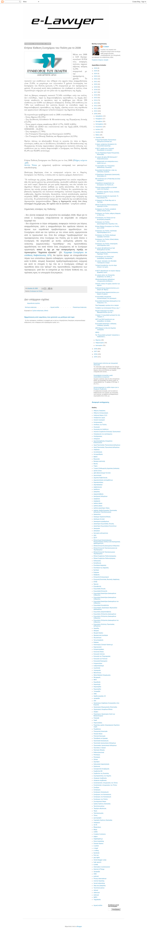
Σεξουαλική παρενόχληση (101, 764)
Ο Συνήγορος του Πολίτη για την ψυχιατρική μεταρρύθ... (105, 218)
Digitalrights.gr (98, 839)
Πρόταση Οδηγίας (99, 750)
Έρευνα (96, 584)
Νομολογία (97, 684)
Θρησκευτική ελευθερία (101, 635)
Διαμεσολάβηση (98, 494)
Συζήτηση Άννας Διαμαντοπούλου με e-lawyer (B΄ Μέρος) (107, 288)
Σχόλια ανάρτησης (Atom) (40, 310)
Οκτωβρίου (99, 121)
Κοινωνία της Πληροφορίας (102, 656)
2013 (96, 103)
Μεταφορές (97, 677)
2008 (96, 349)
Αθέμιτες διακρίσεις (99, 410)
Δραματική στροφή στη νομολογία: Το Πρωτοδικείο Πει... (106, 196)
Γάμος (96, 466)
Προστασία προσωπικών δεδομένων (105, 743)
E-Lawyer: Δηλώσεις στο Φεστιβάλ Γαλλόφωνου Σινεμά (105, 261)
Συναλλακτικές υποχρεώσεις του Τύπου (106, 783)
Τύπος (96, 815)
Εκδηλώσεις (97, 561)
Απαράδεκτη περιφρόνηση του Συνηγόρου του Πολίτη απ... (104, 184)
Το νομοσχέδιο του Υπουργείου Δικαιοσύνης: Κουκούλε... (105, 166)
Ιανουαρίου (99, 345)
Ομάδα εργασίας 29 (100, 696)
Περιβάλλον (97, 729)
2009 (96, 113)
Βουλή (96, 464)
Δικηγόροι (97, 531)
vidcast (96, 890)
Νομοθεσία (97, 682)
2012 (96, 105)
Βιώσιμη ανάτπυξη (99, 461)
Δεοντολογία (97, 475)
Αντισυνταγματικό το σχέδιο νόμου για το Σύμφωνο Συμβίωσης (106, 388)
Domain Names (98, 843)
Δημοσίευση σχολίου (33, 303)
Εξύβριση (96, 575)
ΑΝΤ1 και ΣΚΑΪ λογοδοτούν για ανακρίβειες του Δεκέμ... (104, 320)
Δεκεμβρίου (99, 116)
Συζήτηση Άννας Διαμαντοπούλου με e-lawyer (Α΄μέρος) (107, 293)
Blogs (95, 829)
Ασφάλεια (96, 449)
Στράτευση (97, 766)
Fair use (96, 855)
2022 (96, 79)
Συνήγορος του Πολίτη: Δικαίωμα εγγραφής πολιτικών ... (105, 236)
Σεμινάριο (97, 762)
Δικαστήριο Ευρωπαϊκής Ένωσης (104, 524)
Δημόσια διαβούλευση (100, 477)
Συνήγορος (97, 790)
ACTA (95, 825)
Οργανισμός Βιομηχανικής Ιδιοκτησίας (105, 707)
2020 (96, 84)
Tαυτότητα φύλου (99, 888)
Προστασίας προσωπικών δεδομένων (105, 745)
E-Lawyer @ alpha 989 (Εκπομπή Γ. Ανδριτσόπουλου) (106, 157)
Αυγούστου (99, 127)
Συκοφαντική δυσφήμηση (101, 769)
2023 (96, 76)
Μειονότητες (97, 673)
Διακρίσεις (97, 491)
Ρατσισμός (97, 757)
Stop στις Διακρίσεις (100, 885)
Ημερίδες (96, 628)
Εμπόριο (96, 570)
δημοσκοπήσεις (98, 482)
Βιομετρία (97, 459)
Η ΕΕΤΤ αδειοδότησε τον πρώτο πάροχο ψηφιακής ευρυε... (107, 271)
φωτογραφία (97, 818)
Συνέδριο (96, 787)
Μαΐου (98, 135)
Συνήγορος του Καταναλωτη (102, 794)
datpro (96, 836)
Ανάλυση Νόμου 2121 (100, 415)
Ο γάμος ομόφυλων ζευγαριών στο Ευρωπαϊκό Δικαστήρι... (106, 145)
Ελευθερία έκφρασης (100, 565)
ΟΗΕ (95, 694)
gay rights (97, 857)
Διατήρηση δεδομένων (100, 496)
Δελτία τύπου (98, 470)
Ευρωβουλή (97, 586)
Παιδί (95, 720)
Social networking (99, 883)
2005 (96, 357)
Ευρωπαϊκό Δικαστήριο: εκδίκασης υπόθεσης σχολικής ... (105, 324)
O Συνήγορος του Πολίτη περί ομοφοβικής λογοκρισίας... (104, 257)
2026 (96, 68)
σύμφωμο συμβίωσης (100, 778)
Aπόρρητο (97, 822)
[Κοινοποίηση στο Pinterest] (51, 288)
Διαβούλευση (98, 487)
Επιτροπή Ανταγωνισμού (101, 577)
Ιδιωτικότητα (97, 637)
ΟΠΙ (95, 701)
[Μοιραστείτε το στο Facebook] (49, 288)
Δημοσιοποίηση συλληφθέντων (103, 480)
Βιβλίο (96, 457)
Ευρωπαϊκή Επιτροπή (100, 591)
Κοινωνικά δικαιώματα (100, 661)
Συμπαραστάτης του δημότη (102, 776)
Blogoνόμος (97, 827)
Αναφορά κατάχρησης (100, 402)
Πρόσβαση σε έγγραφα (101, 738)
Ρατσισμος (97, 755)
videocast (97, 892)
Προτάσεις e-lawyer (100, 748)
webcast (96, 895)
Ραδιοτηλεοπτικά (99, 752)
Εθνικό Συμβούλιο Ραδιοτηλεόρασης (105, 556)
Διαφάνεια (97, 499)
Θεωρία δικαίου (98, 633)
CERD (96, 832)
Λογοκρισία (97, 670)
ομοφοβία (97, 698)
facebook (96, 853)
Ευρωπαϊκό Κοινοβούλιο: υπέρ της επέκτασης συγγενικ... (106, 171)
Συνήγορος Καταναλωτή (101, 792)
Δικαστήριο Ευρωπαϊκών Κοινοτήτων (105, 526)
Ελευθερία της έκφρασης (101, 568)
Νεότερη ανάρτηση (31, 307)
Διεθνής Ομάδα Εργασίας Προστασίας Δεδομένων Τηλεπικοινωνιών (105, 511)
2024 (96, 73)
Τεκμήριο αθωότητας (100, 808)
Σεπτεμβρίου (100, 124)
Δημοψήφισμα (98, 484)
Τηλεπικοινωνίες (98, 813)
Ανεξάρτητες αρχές (99, 417)
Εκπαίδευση (97, 563)
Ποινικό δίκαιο (98, 734)
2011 (96, 108)
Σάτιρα (96, 759)
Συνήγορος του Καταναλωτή (102, 797)
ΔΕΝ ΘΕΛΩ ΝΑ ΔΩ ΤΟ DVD (102, 473)
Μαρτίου (98, 340)
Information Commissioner (102, 867)
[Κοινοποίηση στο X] (47, 288)
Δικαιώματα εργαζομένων (101, 521)
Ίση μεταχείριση (98, 640)
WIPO (95, 897)
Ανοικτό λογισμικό (99, 420)
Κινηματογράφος (99, 649)
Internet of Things (99, 869)
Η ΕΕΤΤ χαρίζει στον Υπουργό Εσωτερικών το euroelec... (104, 149)
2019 (96, 87)
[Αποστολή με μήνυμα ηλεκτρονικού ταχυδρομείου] (43, 288)
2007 (96, 351)
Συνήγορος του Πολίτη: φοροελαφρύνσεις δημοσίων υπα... (106, 222)
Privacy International (100, 878)
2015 (96, 97)
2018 (96, 89)
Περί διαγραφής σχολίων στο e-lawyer (107, 305)
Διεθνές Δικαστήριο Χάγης (102, 508)
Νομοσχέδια (97, 686)
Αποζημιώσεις (98, 436)
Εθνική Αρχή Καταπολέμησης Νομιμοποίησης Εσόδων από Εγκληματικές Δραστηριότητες (107, 541)
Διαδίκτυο (97, 489)
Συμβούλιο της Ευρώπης (101, 773)
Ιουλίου (98, 129)
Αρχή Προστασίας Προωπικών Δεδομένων (106, 447)
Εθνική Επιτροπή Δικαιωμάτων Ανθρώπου (107, 546)
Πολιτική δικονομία (99, 736)
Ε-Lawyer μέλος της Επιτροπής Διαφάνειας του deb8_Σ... (105, 276)
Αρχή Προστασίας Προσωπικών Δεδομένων (107, 445)
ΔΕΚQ (97, 332)
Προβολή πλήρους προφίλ (100, 60)
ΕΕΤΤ (95, 538)
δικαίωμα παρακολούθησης (102, 517)
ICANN (96, 864)
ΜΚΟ (95, 679)
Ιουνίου (98, 132)
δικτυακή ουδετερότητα (101, 533)
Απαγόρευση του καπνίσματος (103, 434)
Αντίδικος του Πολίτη (100, 424)
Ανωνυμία (97, 427)
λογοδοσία (97, 668)
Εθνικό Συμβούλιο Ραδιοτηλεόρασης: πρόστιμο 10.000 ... (106, 205)
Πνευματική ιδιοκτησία (100, 731)
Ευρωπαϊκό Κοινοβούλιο (101, 605)
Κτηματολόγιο (98, 663)
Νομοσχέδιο (97, 689)
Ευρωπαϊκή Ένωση (99, 589)
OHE (95, 874)
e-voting (96, 850)
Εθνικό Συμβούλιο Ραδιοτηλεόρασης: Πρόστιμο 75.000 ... (106, 253)
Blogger (79, 926)
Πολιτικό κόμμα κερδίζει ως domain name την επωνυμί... (106, 188)
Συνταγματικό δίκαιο (100, 801)
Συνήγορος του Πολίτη (36, 291)
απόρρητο (97, 439)
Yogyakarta (97, 899)
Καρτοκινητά (97, 647)
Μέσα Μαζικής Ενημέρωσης (102, 675)
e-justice (96, 846)
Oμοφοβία (97, 871)
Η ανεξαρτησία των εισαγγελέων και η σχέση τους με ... (106, 162)
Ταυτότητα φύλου (99, 806)
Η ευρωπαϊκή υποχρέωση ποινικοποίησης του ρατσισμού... (106, 297)
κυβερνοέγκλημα (99, 666)
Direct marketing (99, 841)
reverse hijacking (99, 881)
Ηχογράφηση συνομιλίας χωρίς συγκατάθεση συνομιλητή (103, 376)
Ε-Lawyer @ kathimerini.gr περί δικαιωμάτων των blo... (105, 248)
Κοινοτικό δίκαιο (99, 652)
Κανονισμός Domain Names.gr (103, 644)
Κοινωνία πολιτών (99, 654)
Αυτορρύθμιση (98, 454)
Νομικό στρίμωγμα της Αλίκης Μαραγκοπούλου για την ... (104, 311)
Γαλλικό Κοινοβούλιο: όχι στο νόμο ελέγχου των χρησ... (106, 266)
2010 (96, 111)
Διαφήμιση (97, 501)
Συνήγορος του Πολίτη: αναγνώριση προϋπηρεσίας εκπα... (106, 244)
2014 (96, 100)
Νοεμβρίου (99, 119)
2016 (96, 95)
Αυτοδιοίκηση (98, 452)
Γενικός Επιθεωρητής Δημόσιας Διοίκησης (106, 468)
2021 (96, 81)
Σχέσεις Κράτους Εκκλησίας (102, 804)
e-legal (96, 848)
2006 (96, 354)
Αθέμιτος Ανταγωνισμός (101, 413)
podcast (96, 876)
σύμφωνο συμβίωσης (100, 780)
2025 (96, 71)
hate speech (97, 862)
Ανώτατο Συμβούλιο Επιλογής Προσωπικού (107, 431)
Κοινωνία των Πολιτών (100, 659)
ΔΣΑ (95, 535)
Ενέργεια (96, 572)
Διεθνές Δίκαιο (98, 506)
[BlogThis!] (45, 288)
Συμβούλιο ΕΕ (98, 771)
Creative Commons (100, 834)
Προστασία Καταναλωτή (101, 741)
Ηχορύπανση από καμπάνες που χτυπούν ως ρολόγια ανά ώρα (49, 317)
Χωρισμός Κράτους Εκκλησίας (103, 820)
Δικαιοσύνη (97, 514)
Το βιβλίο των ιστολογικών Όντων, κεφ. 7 (107, 308)
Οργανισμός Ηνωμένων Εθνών (103, 709)
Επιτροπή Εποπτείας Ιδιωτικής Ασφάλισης (107, 579)
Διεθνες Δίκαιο (98, 503)
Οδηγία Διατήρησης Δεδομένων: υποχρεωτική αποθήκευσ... (105, 280)
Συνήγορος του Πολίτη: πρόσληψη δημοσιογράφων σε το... (106, 231)
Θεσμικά (96, 630)
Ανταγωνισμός (98, 422)
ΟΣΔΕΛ (96, 712)
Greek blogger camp (100, 860)
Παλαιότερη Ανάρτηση (79, 307)
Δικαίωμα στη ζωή (99, 519)
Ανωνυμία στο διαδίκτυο (101, 429)
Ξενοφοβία (97, 691)
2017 (96, 92)
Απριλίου (99, 137)
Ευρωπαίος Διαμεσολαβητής (102, 612)
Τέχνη (95, 811)
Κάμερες (96, 642)
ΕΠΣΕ (95, 582)
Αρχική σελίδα (54, 307)
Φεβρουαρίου (100, 343)
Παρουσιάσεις (98, 723)
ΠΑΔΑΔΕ (96, 718)
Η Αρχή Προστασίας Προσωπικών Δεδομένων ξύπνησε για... (105, 140)
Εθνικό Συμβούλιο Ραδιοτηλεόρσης (104, 558)
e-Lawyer (106, 46)
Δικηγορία (97, 528)
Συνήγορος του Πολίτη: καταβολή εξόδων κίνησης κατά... (105, 210)
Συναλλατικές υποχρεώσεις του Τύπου (105, 785)
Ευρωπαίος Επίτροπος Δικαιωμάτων (105, 614)
